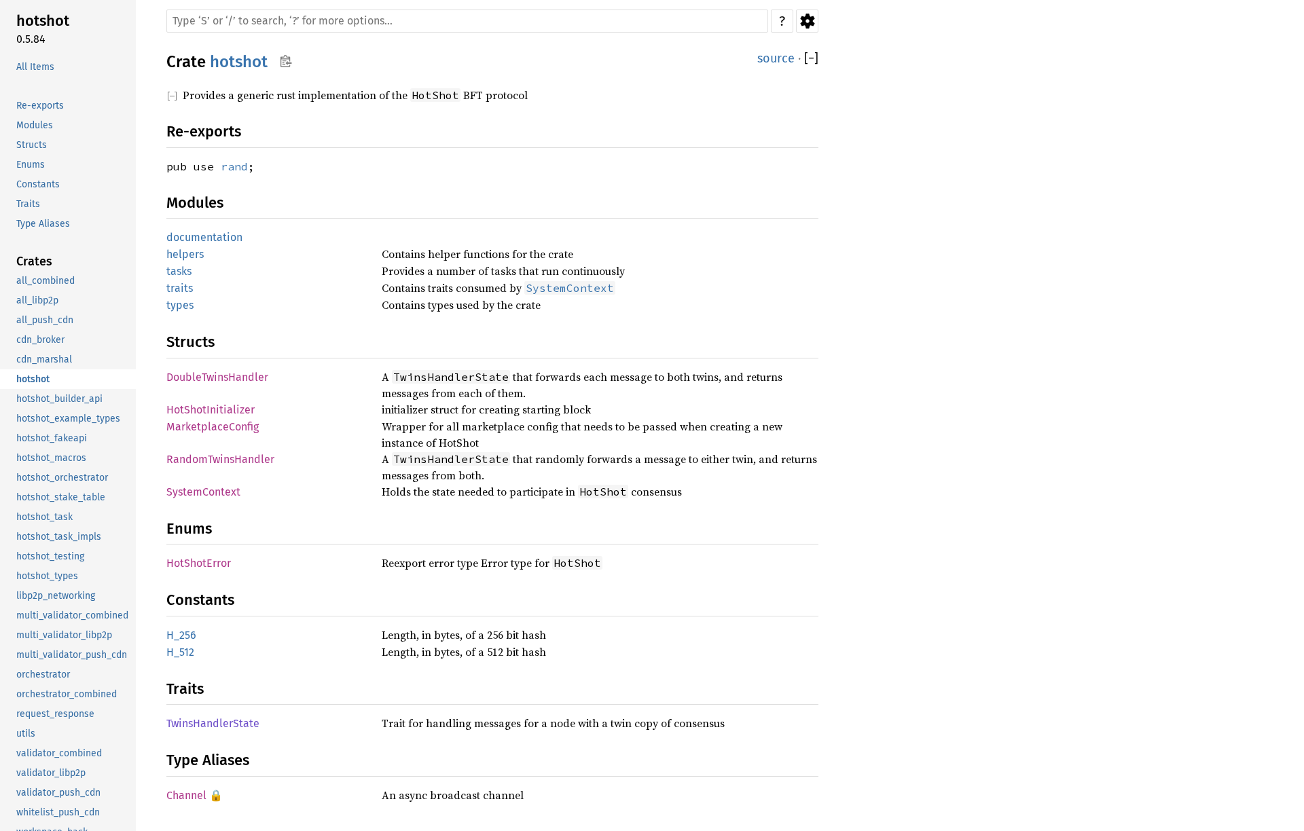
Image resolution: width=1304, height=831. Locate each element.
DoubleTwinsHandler (217, 377)
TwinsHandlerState (212, 723)
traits (179, 288)
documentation (204, 237)
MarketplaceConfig (212, 426)
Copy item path (285, 61)
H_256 (181, 635)
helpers (185, 254)
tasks (179, 271)
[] (811, 59)
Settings (807, 21)
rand (234, 166)
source (776, 58)
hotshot (239, 61)
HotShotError (198, 563)
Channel (186, 795)
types (180, 305)
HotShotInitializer (210, 409)
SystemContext (203, 491)
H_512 (180, 652)
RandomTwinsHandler (220, 459)
